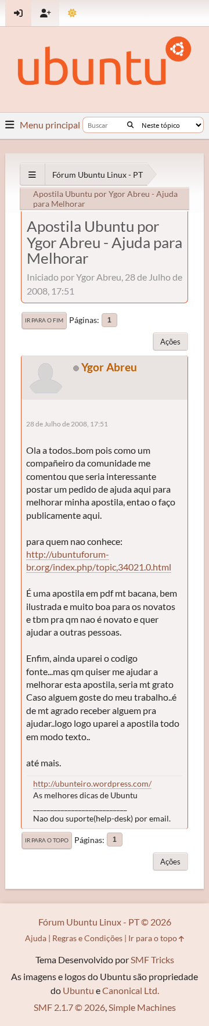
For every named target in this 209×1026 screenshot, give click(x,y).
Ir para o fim (44, 320)
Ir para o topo (47, 840)
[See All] (32, 175)
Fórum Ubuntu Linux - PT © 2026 (104, 921)
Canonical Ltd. (130, 990)
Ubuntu (78, 990)
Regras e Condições (87, 938)
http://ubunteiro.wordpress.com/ (92, 783)
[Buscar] (130, 125)
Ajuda (35, 938)
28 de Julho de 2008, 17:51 (67, 424)
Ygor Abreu (109, 367)
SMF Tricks (152, 959)
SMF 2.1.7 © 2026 (69, 1007)
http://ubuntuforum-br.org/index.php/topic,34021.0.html (98, 560)
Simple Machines (142, 1007)
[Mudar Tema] (72, 13)
